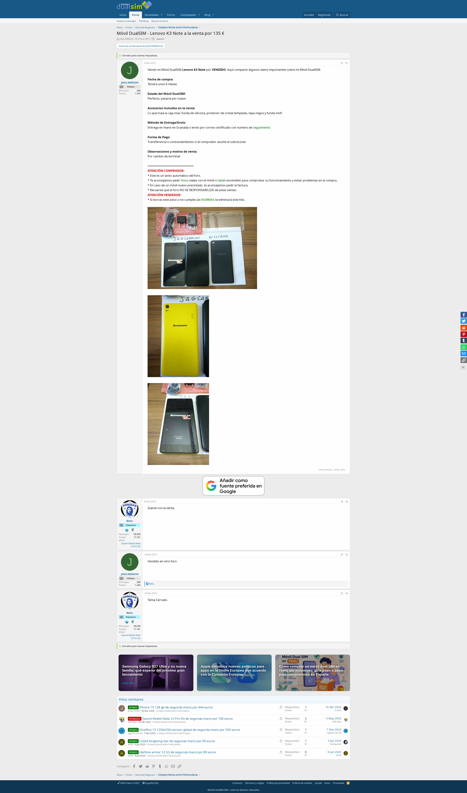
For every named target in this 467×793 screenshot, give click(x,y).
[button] (161, 14)
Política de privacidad (278, 783)
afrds (130, 744)
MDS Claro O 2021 (130, 783)
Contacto (237, 783)
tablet (222, 180)
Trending (143, 21)
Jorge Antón (134, 710)
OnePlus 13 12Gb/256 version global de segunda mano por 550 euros (189, 730)
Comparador (188, 15)
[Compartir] (342, 63)
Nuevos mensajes (126, 21)
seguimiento (261, 127)
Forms (171, 15)
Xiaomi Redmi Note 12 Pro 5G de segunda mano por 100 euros (187, 718)
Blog (207, 15)
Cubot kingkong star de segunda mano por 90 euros (177, 741)
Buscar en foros (159, 21)
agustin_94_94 (135, 733)
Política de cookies (302, 783)
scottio (338, 710)
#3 (347, 554)
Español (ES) (152, 783)
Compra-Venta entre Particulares (173, 710)
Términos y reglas (254, 783)
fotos (184, 180)
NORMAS (207, 199)
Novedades (152, 15)
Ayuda (318, 783)
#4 (347, 593)
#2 (347, 501)
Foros (135, 15)
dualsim (160, 38)
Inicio (122, 15)
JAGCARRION (126, 38)
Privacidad (338, 783)
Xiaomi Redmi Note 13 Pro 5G (130, 545)
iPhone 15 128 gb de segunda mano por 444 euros (176, 707)
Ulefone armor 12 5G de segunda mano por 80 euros (177, 752)
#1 (347, 63)
